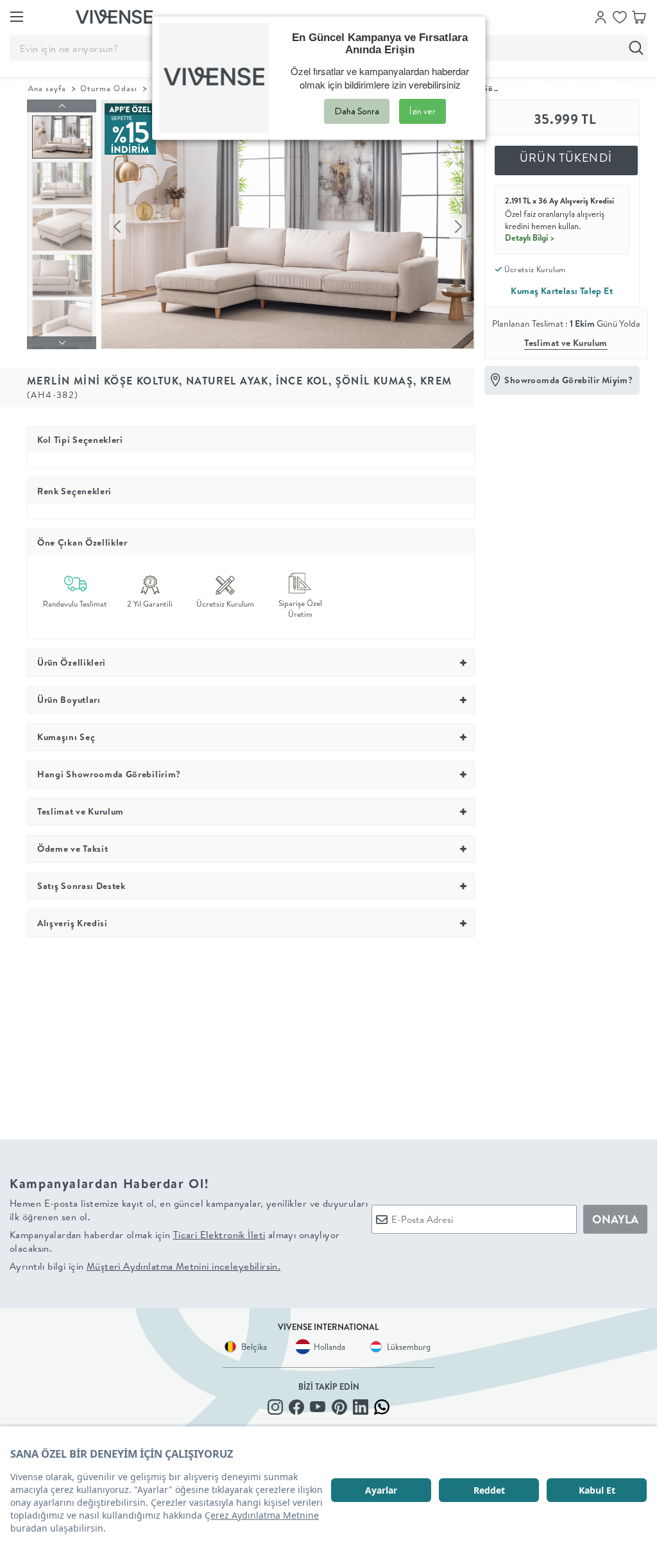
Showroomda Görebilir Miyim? (568, 380)
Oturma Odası (108, 88)
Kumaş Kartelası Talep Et (562, 290)
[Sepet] (639, 16)
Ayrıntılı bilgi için (145, 1266)
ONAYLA (615, 1219)
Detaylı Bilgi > (530, 237)
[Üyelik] (600, 16)
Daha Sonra (356, 111)
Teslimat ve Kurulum (566, 342)
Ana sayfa (47, 88)
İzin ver (422, 111)
